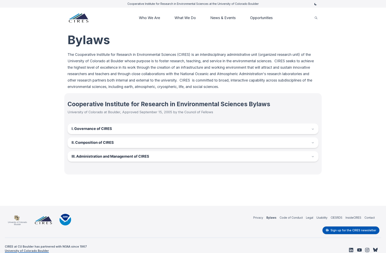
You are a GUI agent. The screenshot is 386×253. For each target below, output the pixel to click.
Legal (309, 217)
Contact (369, 217)
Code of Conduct (291, 217)
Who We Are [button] (149, 18)
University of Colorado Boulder (27, 250)
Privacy (258, 217)
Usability (321, 217)
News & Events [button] (223, 18)
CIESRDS (336, 217)
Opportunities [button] (261, 18)
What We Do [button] (185, 18)
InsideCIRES (353, 217)
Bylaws (271, 217)
